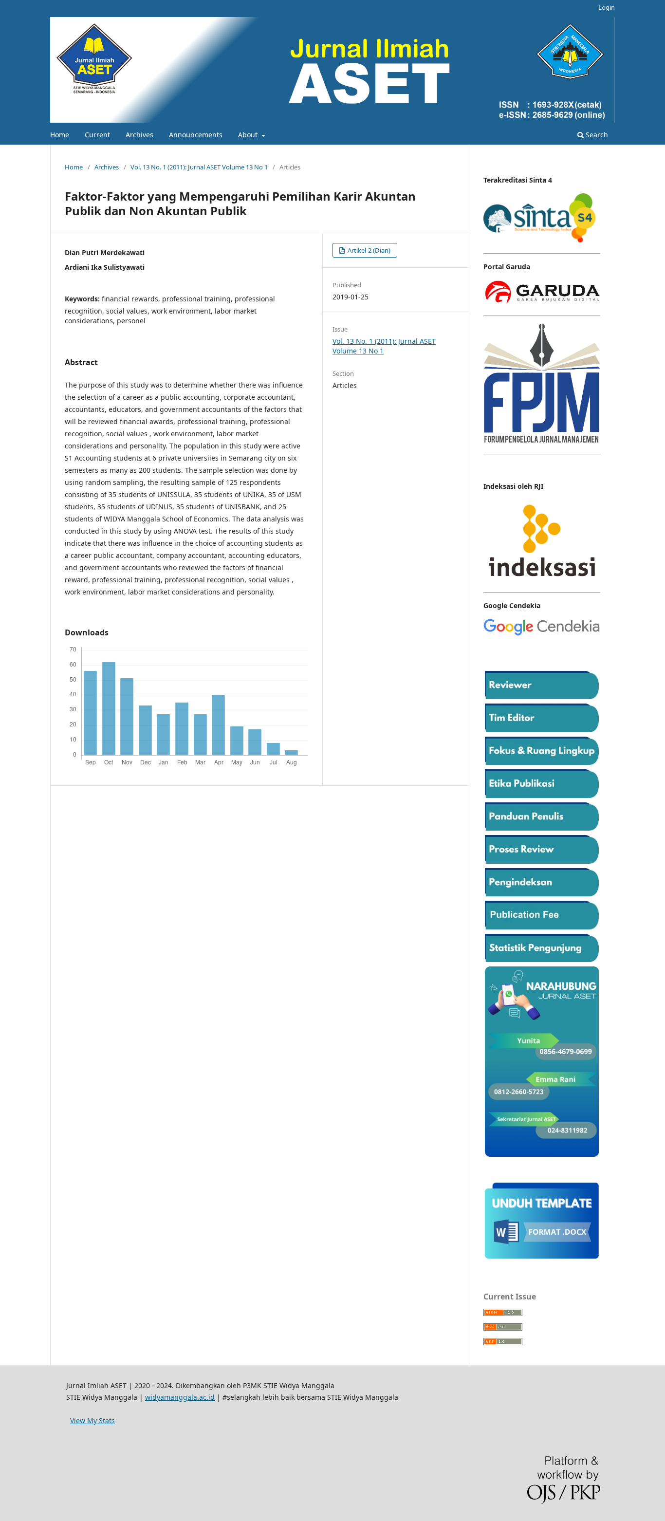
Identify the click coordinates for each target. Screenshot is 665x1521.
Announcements (195, 134)
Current (97, 134)
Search (596, 134)
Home (59, 134)
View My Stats (92, 1420)
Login (606, 7)
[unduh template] (542, 1256)
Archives (139, 134)
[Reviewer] (542, 696)
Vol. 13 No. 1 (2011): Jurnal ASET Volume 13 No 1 (199, 167)
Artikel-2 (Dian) (368, 250)
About (248, 134)
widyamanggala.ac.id (180, 1397)
